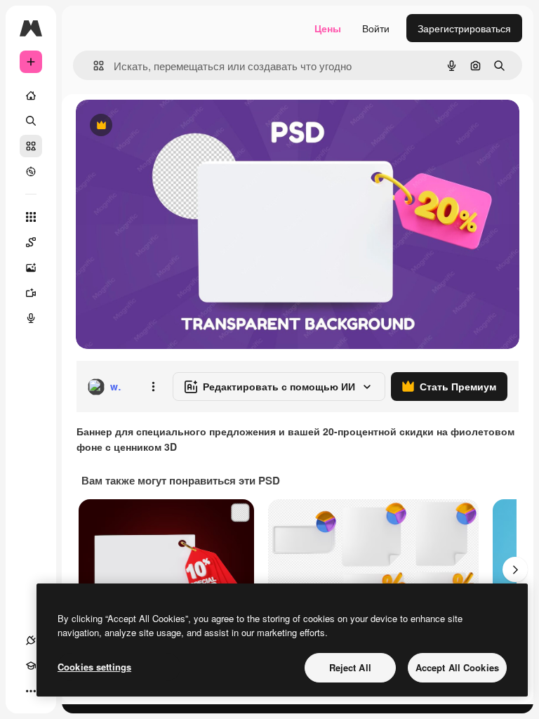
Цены (327, 28)
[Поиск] (31, 121)
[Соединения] (31, 640)
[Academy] (31, 665)
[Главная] (31, 95)
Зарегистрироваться (464, 28)
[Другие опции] (153, 387)
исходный (170, 126)
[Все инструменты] (31, 217)
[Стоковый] (31, 146)
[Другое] (31, 691)
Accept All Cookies (457, 667)
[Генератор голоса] (31, 318)
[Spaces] (31, 242)
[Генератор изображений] (31, 267)
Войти (376, 28)
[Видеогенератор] (31, 293)
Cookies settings (94, 666)
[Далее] (515, 569)
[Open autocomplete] (93, 65)
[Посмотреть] (31, 171)
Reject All (350, 667)
